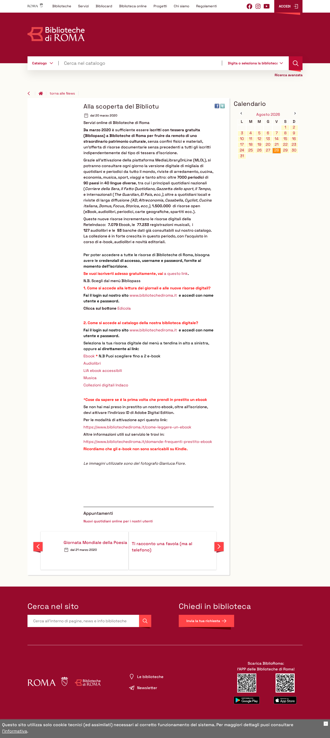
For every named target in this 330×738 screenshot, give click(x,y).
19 (259, 144)
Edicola (124, 308)
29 (285, 150)
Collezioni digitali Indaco (105, 385)
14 (277, 138)
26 (259, 150)
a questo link (176, 273)
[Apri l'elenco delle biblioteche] (281, 63)
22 (285, 144)
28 (276, 150)
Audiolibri (92, 363)
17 (242, 144)
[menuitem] (62, 6)
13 (268, 138)
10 (242, 138)
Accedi (285, 6)
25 (250, 150)
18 (250, 144)
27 (268, 150)
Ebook (89, 356)
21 (276, 144)
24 (242, 150)
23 (294, 144)
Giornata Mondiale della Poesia (95, 542)
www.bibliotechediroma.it (153, 295)
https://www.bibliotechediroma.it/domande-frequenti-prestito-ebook (147, 441)
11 (250, 138)
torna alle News (62, 93)
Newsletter (147, 687)
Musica (90, 377)
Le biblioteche (150, 676)
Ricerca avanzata (288, 75)
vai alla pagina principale (42, 93)
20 (268, 144)
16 (294, 138)
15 (285, 138)
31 (242, 156)
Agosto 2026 (268, 114)
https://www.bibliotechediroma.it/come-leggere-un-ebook (137, 427)
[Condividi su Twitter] (222, 106)
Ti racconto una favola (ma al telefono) (162, 547)
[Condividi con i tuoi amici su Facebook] (217, 106)
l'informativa (14, 731)
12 (259, 138)
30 (294, 150)
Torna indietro (31, 93)
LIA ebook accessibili (102, 370)
